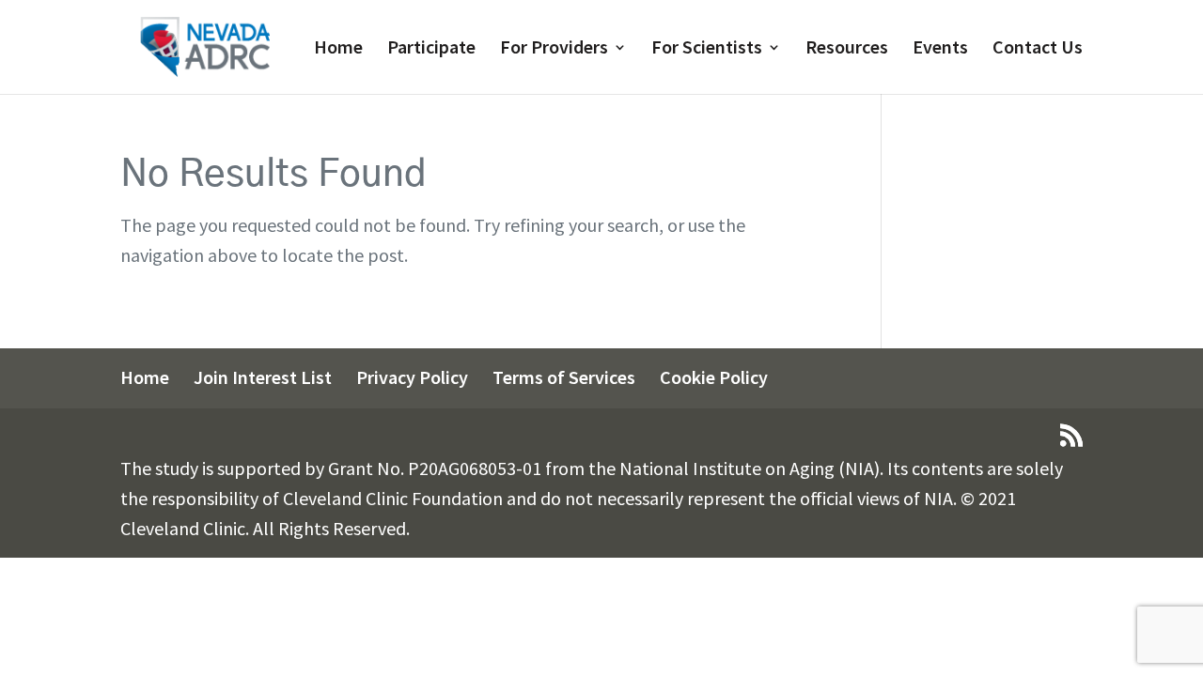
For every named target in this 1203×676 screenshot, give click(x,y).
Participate (431, 49)
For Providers (554, 49)
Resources (846, 49)
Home (338, 49)
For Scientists (706, 49)
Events (940, 49)
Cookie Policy (714, 377)
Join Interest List (263, 377)
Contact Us (1037, 49)
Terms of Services (563, 377)
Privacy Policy (412, 377)
